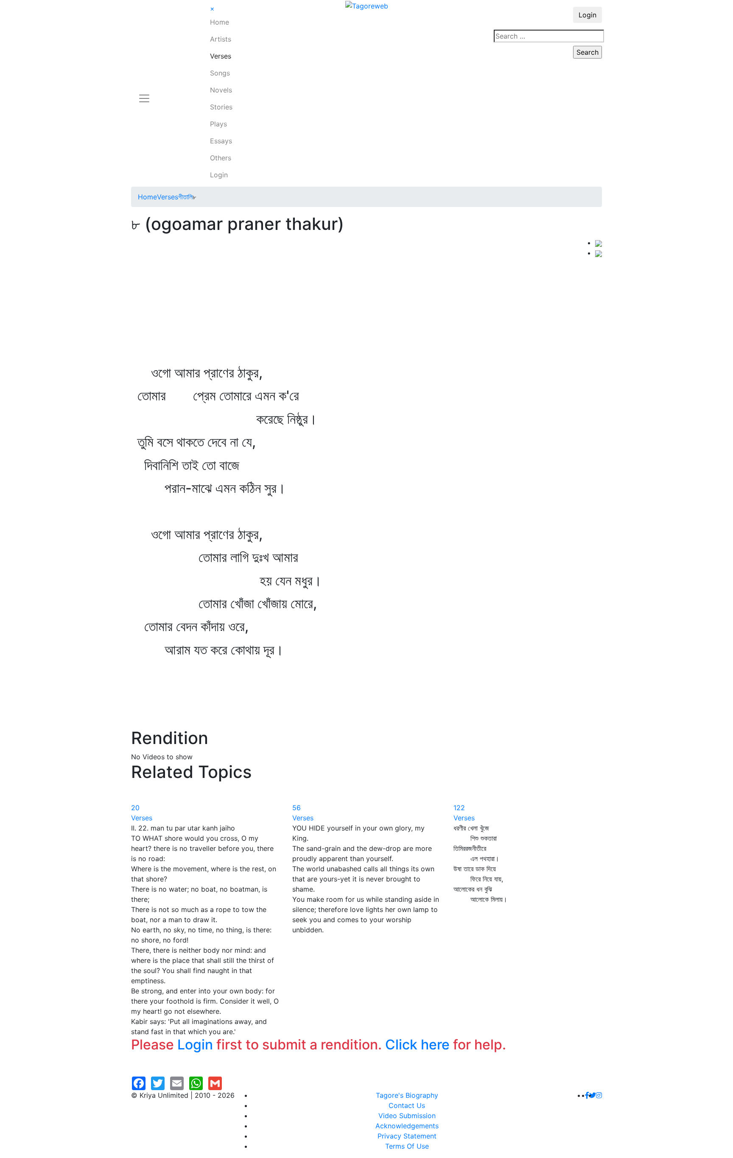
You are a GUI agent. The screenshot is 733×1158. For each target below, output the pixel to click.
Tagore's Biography (407, 1095)
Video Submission (407, 1115)
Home (219, 22)
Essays (221, 141)
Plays (218, 124)
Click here (417, 1044)
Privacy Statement (407, 1136)
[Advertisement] (363, 301)
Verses (220, 56)
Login (219, 175)
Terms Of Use (407, 1146)
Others (220, 158)
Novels (221, 90)
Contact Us (407, 1105)
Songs (220, 73)
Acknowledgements (407, 1126)
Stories (221, 107)
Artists (220, 39)
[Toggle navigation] (144, 93)
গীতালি (185, 197)
